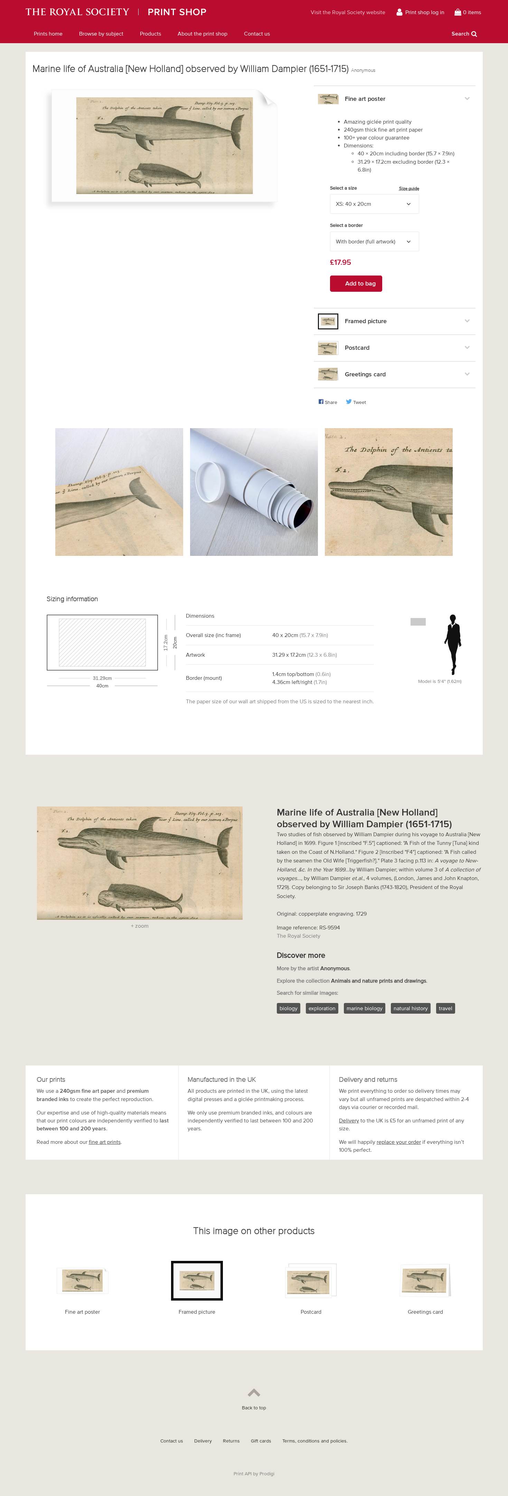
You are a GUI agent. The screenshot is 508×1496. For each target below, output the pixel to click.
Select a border (346, 225)
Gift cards (261, 1441)
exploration (322, 1008)
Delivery (349, 1120)
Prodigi (267, 1473)
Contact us (257, 33)
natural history (411, 1008)
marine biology (365, 1008)
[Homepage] (146, 12)
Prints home (48, 33)
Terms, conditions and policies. (315, 1441)
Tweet (359, 402)
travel (445, 1008)
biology (289, 1008)
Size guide (409, 188)
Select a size (374, 188)
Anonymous (363, 70)
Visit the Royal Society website (348, 12)
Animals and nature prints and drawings (378, 980)
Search (460, 33)
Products (150, 33)
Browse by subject (101, 33)
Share (331, 402)
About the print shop (202, 33)
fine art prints (105, 1142)
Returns (231, 1441)
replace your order (399, 1142)
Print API (243, 1473)
